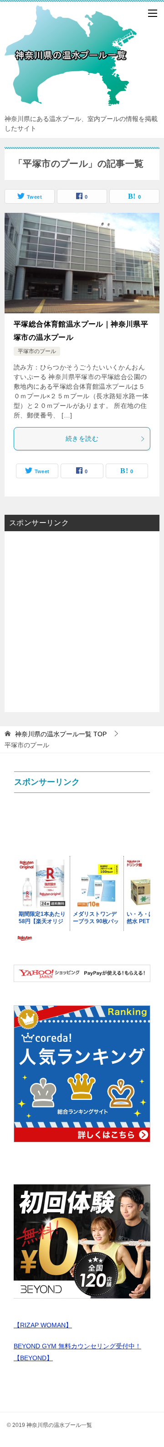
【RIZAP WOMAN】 (43, 1325)
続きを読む (82, 438)
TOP (61, 734)
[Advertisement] (82, 621)
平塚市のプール (37, 351)
